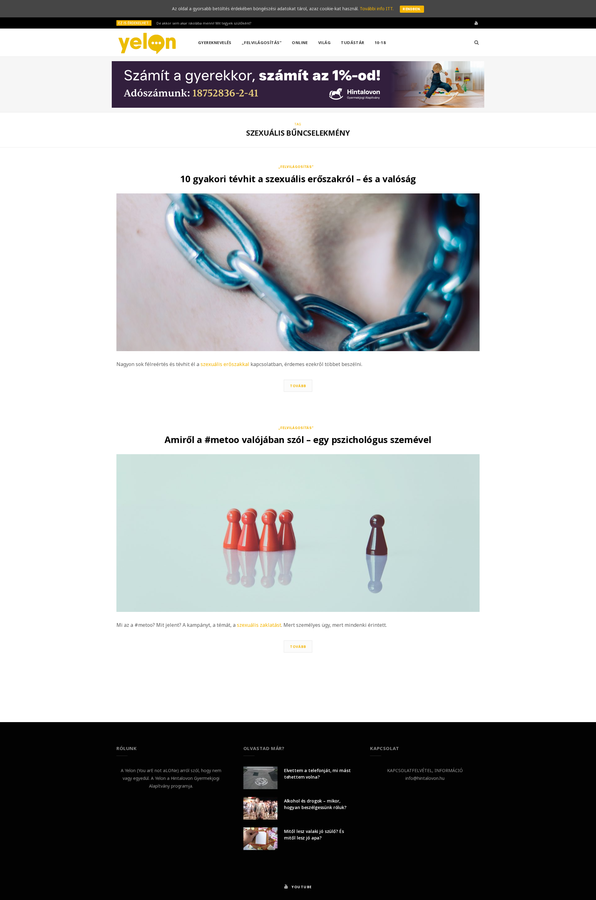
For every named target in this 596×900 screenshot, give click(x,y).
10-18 (380, 42)
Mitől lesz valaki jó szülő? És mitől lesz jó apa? (314, 834)
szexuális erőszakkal (225, 364)
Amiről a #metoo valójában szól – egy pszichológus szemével (298, 439)
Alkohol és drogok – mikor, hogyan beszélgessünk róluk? (315, 804)
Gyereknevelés (215, 42)
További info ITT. (377, 8)
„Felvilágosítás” (262, 42)
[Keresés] (476, 43)
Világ (324, 42)
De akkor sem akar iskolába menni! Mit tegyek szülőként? (203, 23)
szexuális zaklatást (259, 625)
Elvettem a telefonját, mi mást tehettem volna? (317, 773)
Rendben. (412, 9)
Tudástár (352, 42)
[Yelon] (147, 43)
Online (300, 42)
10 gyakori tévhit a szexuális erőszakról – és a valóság (298, 179)
